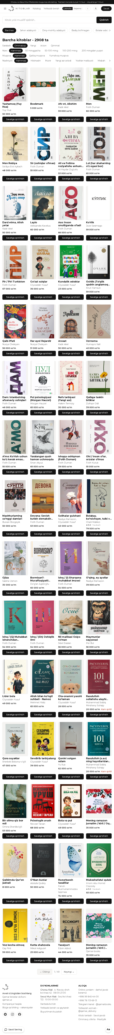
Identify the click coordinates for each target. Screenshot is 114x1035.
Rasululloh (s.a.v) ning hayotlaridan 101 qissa (97, 760)
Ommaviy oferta (86, 1019)
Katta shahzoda (40, 945)
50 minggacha (32, 50)
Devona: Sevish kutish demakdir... (41, 517)
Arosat (62, 341)
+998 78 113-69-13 (87, 1000)
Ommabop (20, 45)
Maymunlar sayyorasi (93, 638)
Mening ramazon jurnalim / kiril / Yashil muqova (96, 947)
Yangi (33, 45)
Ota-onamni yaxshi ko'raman (70, 698)
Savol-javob (99, 1015)
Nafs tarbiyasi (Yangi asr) (66, 399)
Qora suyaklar (11, 758)
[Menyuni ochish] (5, 8)
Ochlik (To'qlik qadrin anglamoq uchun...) (97, 283)
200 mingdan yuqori (92, 50)
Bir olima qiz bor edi (12, 822)
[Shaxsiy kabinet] (95, 8)
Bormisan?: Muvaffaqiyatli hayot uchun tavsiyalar (39, 579)
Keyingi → (69, 971)
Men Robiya (9, 163)
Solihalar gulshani (69, 515)
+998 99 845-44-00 (88, 996)
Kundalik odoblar (69, 281)
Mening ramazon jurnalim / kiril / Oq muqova (98, 822)
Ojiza (5, 577)
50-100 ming (51, 50)
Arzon (43, 45)
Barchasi (9, 30)
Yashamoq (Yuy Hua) (12, 105)
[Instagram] (12, 1014)
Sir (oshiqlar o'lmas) (42, 163)
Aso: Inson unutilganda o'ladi (69, 224)
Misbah (101, 60)
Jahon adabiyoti (28, 30)
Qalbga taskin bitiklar (94, 399)
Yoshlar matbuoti (84, 60)
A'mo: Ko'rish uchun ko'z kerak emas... (14, 458)
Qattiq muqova (37, 55)
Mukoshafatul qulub (98, 879)
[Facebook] (20, 1014)
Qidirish (104, 19)
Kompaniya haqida (12, 1004)
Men (89, 103)
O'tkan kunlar (38, 879)
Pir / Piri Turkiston (13, 281)
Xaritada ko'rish (48, 1004)
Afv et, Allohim (67, 103)
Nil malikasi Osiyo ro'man (69, 638)
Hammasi (16, 50)
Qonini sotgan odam (67, 760)
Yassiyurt (64, 945)
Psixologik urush (40, 820)
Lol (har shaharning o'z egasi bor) (98, 165)
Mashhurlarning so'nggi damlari (12, 517)
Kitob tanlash (85, 1015)
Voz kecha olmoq (13, 945)
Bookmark (36, 103)
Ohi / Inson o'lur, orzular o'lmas (96, 458)
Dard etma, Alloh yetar (12, 224)
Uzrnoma (92, 341)
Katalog (37, 8)
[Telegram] (5, 1014)
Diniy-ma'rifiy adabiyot (53, 30)
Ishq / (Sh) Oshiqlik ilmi (42, 638)
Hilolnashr (36, 60)
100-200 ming (69, 50)
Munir (48, 60)
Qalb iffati (8, 341)
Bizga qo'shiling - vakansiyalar (17, 1007)
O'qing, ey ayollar (97, 577)
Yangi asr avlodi (63, 60)
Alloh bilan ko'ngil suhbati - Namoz (41, 698)
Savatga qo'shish (15, 119)
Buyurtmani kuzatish (51, 1011)
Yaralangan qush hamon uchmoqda (42, 458)
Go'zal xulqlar (38, 281)
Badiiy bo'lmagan (80, 30)
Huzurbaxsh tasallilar (65, 881)
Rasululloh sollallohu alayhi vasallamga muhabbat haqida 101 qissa (97, 698)
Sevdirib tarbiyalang (43, 758)
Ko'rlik (90, 222)
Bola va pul (65, 820)
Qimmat (55, 45)
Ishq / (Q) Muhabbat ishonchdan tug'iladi (14, 638)
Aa (108, 1029)
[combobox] (48, 20)
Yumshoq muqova (58, 55)
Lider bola (8, 696)
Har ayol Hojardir (40, 341)
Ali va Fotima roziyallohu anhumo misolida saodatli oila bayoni (70, 165)
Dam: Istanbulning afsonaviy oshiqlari (14, 399)
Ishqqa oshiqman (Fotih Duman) (69, 458)
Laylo (33, 222)
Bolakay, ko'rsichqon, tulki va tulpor (98, 517)
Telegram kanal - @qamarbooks (94, 1004)
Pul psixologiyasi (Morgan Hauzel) (40, 399)
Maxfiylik (101, 1019)
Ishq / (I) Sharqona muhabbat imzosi (69, 579)
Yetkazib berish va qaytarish (54, 1008)
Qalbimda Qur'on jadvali (13, 881)
